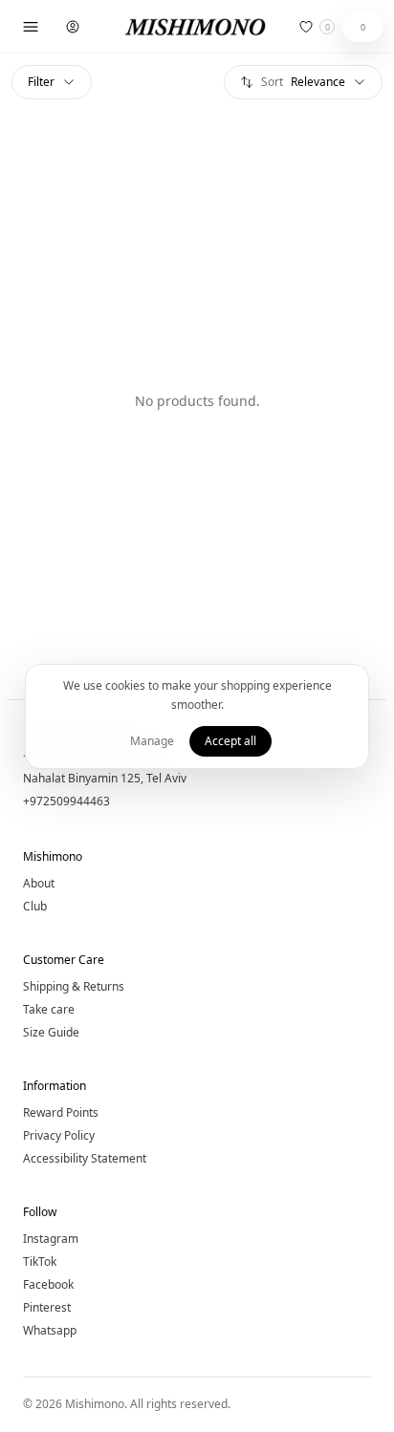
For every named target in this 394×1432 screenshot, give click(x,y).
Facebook (48, 1285)
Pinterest (47, 1307)
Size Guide (51, 1032)
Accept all (230, 741)
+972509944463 (66, 801)
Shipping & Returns (73, 986)
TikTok (39, 1262)
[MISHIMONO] (197, 27)
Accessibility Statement (84, 1158)
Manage (152, 741)
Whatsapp (50, 1330)
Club (35, 906)
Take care (49, 1009)
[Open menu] (30, 27)
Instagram (50, 1239)
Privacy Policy (59, 1135)
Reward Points (60, 1113)
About (39, 883)
